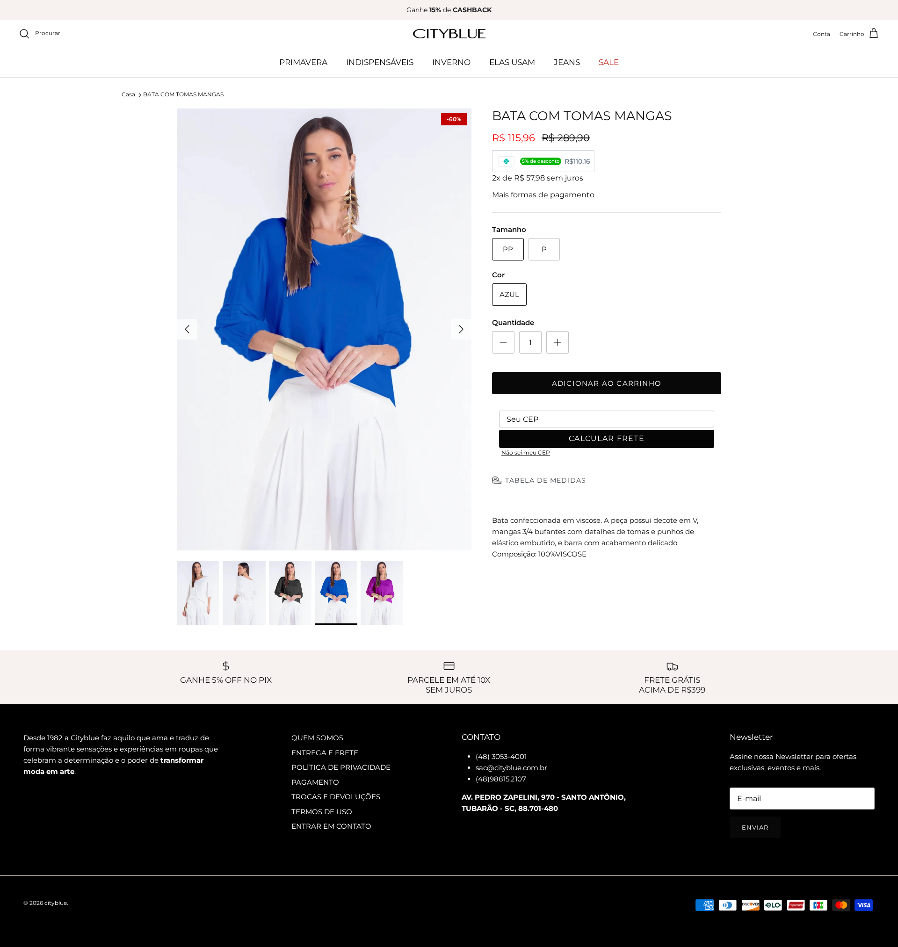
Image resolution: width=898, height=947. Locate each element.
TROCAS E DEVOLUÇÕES (335, 796)
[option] (324, 329)
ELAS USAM (512, 62)
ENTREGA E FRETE (324, 752)
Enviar (755, 827)
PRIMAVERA (303, 62)
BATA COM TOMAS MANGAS (183, 94)
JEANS (567, 62)
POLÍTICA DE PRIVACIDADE (341, 767)
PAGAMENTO (315, 782)
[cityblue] (449, 34)
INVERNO (451, 62)
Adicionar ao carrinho (606, 383)
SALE (609, 62)
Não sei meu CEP (525, 452)
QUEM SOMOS (317, 737)
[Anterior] (187, 329)
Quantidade (513, 322)
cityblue (55, 902)
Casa (128, 94)
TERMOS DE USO (321, 811)
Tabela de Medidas (545, 480)
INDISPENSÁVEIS (379, 62)
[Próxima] (461, 329)
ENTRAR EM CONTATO (331, 826)
